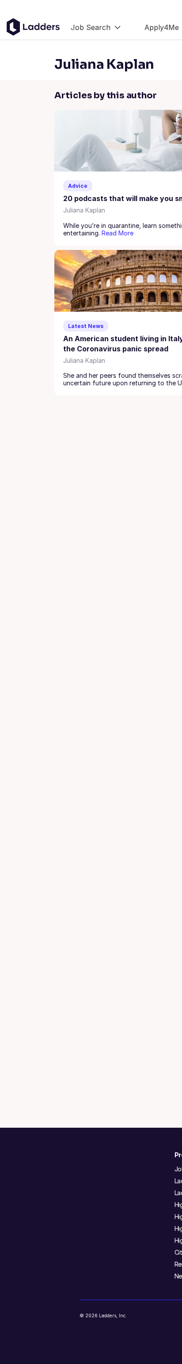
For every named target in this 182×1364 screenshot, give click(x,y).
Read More (117, 233)
